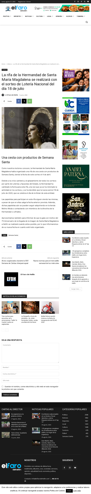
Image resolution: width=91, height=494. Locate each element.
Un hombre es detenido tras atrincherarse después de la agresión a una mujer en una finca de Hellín (80, 279)
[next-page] (6, 330)
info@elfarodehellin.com (40, 479)
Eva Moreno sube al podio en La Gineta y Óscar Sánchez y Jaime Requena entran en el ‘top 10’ (80, 242)
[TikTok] (81, 1)
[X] (84, 1)
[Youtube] (88, 1)
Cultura (9, 64)
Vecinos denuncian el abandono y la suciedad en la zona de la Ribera (19, 424)
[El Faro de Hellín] (3, 95)
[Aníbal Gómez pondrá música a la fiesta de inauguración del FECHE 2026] (50, 307)
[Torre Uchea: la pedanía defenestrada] (6, 435)
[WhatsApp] (29, 101)
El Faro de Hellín (12, 95)
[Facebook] (74, 1)
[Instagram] (78, 1)
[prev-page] (3, 330)
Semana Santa (13, 235)
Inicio (3, 64)
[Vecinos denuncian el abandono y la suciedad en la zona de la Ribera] (6, 424)
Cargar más (75, 289)
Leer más (77, 491)
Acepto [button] (69, 491)
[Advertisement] (45, 42)
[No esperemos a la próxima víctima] (6, 416)
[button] (86, 22)
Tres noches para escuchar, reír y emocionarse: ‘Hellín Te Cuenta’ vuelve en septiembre (9, 320)
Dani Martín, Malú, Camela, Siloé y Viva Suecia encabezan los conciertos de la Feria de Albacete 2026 (80, 266)
